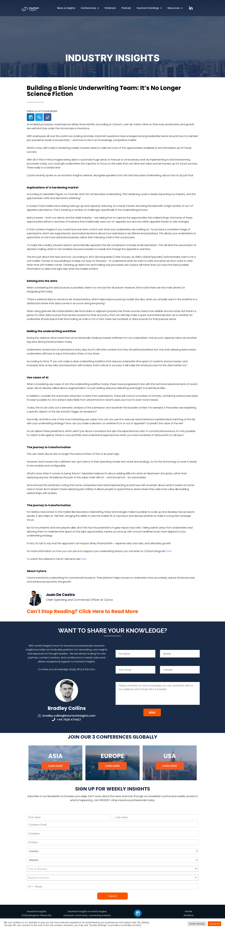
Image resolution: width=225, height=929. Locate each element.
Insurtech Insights (36, 911)
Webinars (110, 8)
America (188, 915)
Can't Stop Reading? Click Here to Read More (82, 611)
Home (188, 911)
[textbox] (48, 869)
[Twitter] (39, 117)
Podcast (126, 8)
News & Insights (66, 8)
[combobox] (112, 869)
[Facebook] (47, 117)
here (168, 551)
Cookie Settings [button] (196, 923)
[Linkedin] (30, 117)
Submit (113, 896)
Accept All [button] (214, 923)
